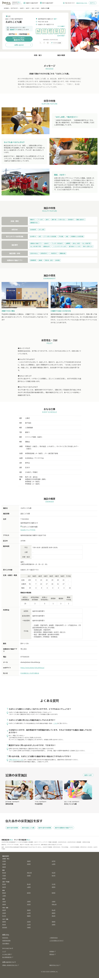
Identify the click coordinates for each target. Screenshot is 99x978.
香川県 (4, 916)
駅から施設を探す (46, 3)
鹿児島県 (4, 927)
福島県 (4, 867)
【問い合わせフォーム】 (16, 760)
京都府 (53, 901)
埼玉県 (53, 872)
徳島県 (53, 913)
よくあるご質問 (6, 954)
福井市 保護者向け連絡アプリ (64, 828)
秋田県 (29, 864)
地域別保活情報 (6, 940)
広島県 (4, 913)
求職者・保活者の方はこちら (9, 965)
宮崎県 (53, 924)
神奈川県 (29, 872)
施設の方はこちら (81, 3)
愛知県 (4, 893)
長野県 (53, 887)
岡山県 (53, 910)
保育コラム (5, 935)
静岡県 (53, 893)
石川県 (53, 884)
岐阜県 (29, 893)
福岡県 (4, 921)
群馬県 (4, 878)
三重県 (4, 895)
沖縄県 (29, 927)
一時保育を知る (54, 937)
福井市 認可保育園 (12, 828)
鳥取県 (4, 910)
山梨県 (29, 887)
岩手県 (53, 861)
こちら (55, 723)
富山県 (29, 884)
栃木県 (53, 875)
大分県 (29, 924)
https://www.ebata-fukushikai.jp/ (32, 667)
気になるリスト (69, 3)
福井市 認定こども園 (28, 828)
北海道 (4, 861)
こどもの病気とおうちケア (56, 940)
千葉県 (4, 875)
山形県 (53, 864)
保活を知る (5, 937)
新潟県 (4, 884)
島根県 (29, 910)
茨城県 (29, 875)
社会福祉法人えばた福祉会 (29, 673)
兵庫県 (29, 901)
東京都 (4, 872)
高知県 (53, 916)
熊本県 (4, 924)
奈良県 (29, 904)
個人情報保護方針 (7, 957)
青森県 (29, 861)
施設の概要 (61, 55)
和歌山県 (54, 904)
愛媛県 (29, 916)
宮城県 (4, 864)
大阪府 (4, 901)
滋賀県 (4, 904)
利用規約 (52, 951)
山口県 (29, 913)
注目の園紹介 (5, 943)
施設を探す (5, 856)
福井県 (4, 887)
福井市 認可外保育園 (44, 828)
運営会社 (52, 954)
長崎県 (53, 921)
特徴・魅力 (38, 55)
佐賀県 (29, 921)
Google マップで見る (27, 530)
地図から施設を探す (30, 3)
